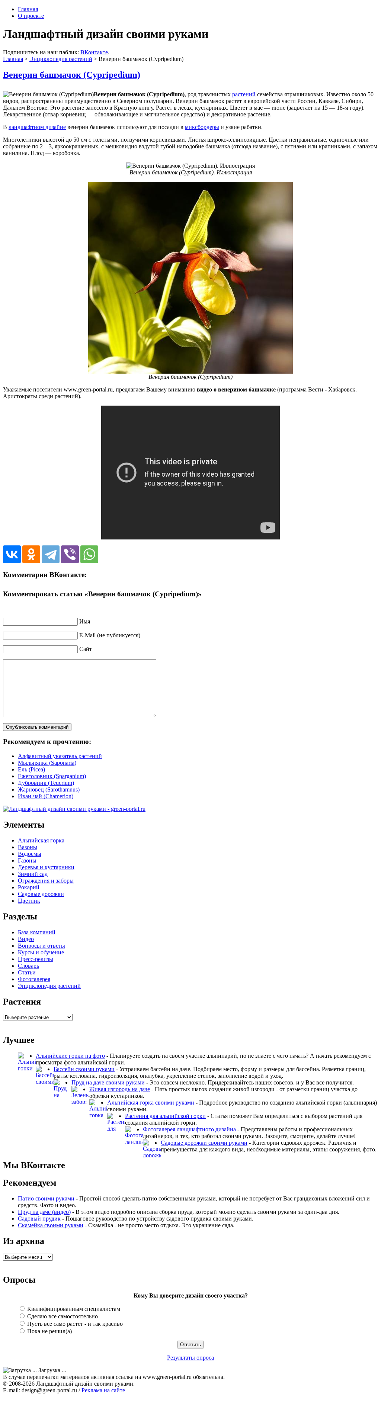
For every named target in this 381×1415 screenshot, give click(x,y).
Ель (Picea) (31, 769)
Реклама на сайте (103, 1390)
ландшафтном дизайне (37, 127)
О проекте (31, 16)
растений (244, 94)
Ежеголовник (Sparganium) (52, 776)
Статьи (27, 972)
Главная (28, 9)
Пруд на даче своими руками (108, 1082)
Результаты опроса (190, 1357)
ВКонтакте (94, 52)
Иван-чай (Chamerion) (45, 796)
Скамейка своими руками (50, 1225)
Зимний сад (33, 874)
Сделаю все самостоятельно (62, 1316)
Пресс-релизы (35, 959)
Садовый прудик (39, 1218)
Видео (26, 939)
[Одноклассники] (31, 554)
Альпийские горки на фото (70, 1056)
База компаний (36, 932)
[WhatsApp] (89, 554)
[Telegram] (51, 554)
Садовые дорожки (41, 894)
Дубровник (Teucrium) (46, 783)
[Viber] (70, 554)
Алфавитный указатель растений (60, 756)
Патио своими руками (46, 1198)
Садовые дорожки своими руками (204, 1143)
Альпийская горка (41, 840)
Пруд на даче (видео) (44, 1212)
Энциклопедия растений (60, 59)
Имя (84, 621)
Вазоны (27, 847)
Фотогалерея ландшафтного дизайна (189, 1129)
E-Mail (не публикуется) (109, 635)
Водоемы (29, 854)
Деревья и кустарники (46, 867)
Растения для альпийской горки (165, 1116)
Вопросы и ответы (41, 945)
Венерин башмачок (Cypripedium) (71, 75)
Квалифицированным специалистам (73, 1309)
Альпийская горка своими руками (150, 1102)
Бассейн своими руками (84, 1069)
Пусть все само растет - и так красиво (74, 1324)
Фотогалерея (34, 979)
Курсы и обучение (41, 952)
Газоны (27, 860)
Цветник (29, 900)
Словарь (28, 966)
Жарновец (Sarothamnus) (49, 789)
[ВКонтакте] (12, 554)
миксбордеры (202, 127)
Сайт (85, 649)
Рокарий (28, 887)
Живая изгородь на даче (119, 1089)
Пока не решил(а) (49, 1331)
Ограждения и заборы (46, 880)
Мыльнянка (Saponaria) (47, 763)
